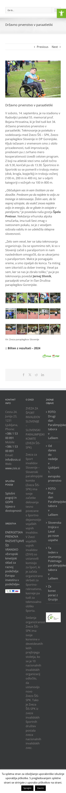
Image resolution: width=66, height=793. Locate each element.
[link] (61, 13)
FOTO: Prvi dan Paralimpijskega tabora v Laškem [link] (53, 502)
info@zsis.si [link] (13, 460)
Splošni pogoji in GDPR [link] (11, 497)
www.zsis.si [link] (12, 468)
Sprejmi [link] (27, 788)
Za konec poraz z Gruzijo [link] (53, 592)
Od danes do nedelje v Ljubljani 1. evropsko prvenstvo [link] (53, 463)
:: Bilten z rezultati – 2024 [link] (22, 348)
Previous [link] (42, 47)
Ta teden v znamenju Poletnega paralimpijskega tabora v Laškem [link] (53, 563)
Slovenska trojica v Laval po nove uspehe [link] (53, 531)
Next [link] (55, 47)
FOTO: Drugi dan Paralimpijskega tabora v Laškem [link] (53, 425)
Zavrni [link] (40, 788)
